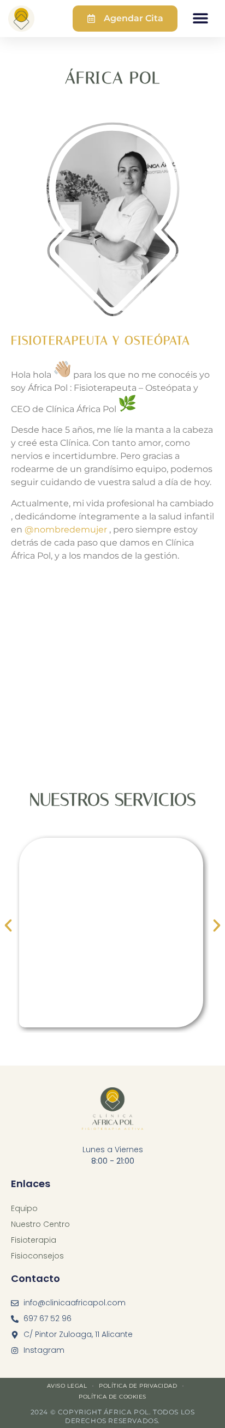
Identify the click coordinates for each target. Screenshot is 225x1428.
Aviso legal (67, 1385)
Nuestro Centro (40, 1224)
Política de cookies (112, 1396)
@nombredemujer (66, 529)
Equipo (24, 1208)
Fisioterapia (33, 1240)
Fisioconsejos (37, 1255)
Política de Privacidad (138, 1385)
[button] (200, 17)
